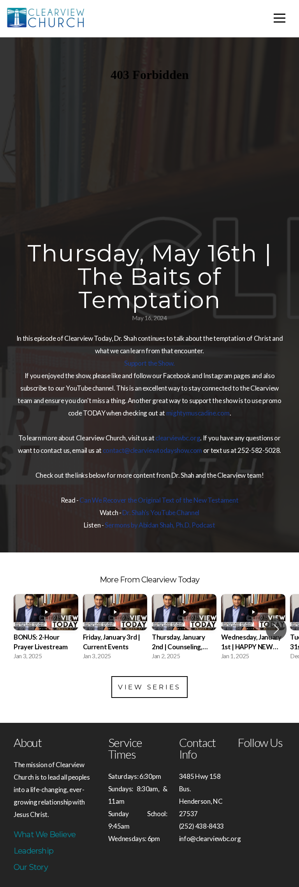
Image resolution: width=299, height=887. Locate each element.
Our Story (31, 867)
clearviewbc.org (177, 438)
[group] (46, 629)
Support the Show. (149, 363)
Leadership (33, 850)
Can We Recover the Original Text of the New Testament (158, 500)
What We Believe (45, 834)
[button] (276, 629)
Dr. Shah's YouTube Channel (160, 512)
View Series (149, 687)
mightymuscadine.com (198, 413)
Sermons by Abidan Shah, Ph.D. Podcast (160, 525)
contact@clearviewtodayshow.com (152, 450)
